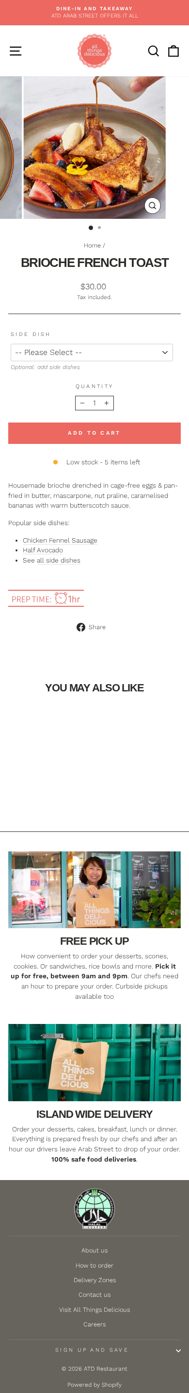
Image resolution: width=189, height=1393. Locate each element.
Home (92, 245)
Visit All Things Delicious (94, 1309)
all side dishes (58, 560)
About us (94, 1250)
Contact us (94, 1294)
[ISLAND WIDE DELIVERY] (94, 1062)
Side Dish (31, 334)
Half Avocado (43, 550)
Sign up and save (92, 1350)
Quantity (95, 386)
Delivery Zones (95, 1280)
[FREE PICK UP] (94, 889)
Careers (94, 1324)
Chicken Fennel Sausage (60, 540)
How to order (94, 1265)
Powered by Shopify (94, 1384)
